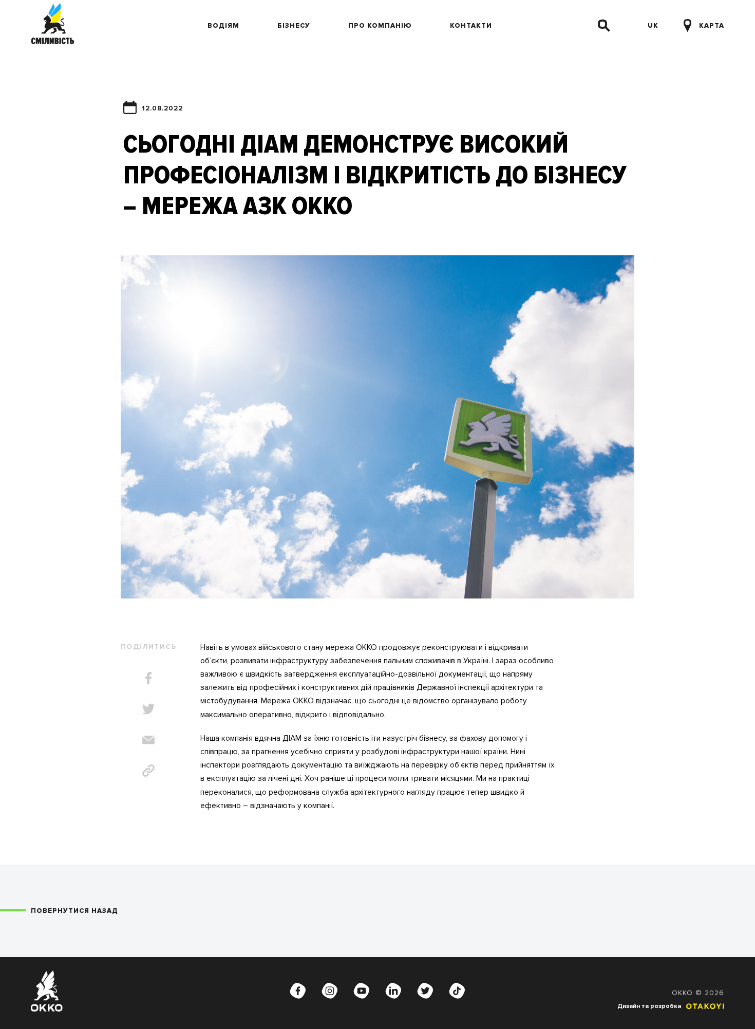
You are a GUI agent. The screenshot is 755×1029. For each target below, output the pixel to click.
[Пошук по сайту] (604, 26)
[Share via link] (148, 770)
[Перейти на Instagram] (330, 991)
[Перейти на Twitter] (425, 991)
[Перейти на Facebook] (298, 991)
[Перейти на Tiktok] (457, 991)
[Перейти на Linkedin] (393, 991)
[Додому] (52, 26)
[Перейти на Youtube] (361, 991)
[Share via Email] (148, 739)
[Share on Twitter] (148, 709)
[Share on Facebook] (148, 678)
